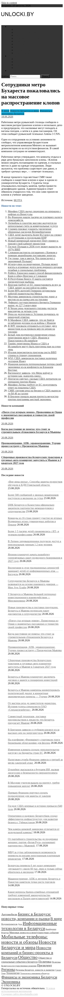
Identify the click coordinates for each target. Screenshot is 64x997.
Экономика (10, 981)
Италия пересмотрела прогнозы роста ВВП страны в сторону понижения (32, 354)
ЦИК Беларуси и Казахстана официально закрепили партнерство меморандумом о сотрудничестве (31, 508)
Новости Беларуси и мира (22, 26)
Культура (5, 933)
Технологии (13, 973)
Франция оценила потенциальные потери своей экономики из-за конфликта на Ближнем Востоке (35, 367)
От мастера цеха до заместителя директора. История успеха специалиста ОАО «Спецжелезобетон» (32, 706)
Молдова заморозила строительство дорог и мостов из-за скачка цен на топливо (32, 298)
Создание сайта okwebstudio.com (19, 994)
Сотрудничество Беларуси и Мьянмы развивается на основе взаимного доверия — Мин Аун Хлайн (33, 584)
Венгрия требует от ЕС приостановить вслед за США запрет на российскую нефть (34, 286)
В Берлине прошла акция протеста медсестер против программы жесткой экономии (33, 398)
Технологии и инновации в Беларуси (34, 973)
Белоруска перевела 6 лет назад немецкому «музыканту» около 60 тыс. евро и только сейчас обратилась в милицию (35, 868)
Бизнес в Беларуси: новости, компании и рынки (26, 916)
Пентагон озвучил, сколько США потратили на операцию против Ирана (34, 380)
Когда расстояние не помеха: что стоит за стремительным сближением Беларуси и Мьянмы (31, 430)
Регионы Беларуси (24, 47)
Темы (3, 973)
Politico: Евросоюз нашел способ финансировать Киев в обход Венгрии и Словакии (35, 274)
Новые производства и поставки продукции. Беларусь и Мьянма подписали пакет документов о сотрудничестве (33, 610)
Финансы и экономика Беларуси (29, 977)
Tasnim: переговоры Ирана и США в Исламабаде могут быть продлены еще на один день (34, 346)
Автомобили (21, 61)
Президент (44, 965)
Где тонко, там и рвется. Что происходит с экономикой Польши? (31, 260)
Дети (17, 67)
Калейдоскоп (51, 929)
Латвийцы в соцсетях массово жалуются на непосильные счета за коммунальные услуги (33, 224)
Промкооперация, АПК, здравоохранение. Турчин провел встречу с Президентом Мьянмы (31, 444)
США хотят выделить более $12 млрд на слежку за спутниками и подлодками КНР (35, 236)
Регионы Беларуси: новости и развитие (35, 970)
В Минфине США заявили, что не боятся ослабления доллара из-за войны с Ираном (32, 321)
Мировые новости (24, 50)
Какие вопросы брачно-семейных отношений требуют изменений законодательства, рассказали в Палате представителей (33, 895)
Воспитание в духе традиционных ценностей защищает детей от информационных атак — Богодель (33, 571)
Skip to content (9, 2)
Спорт (58, 970)
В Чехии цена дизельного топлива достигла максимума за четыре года (32, 310)
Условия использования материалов (28, 990)
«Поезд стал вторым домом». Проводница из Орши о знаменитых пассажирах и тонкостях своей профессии (31, 415)
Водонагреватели (24, 64)
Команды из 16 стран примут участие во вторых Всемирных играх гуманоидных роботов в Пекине (35, 521)
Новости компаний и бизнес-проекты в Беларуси (27, 952)
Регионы (8, 969)
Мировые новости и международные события (34, 932)
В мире (5, 110)
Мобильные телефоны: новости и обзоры (24, 939)
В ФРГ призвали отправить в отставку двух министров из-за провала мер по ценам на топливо (32, 329)
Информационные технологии (31, 38)
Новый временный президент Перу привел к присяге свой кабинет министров (33, 242)
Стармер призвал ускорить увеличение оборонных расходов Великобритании (30, 230)
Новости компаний (25, 53)
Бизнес (18, 29)
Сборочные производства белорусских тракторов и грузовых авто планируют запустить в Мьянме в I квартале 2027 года (31, 460)
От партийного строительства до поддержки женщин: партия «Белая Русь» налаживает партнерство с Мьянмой (33, 842)
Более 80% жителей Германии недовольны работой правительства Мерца (32, 292)
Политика (20, 44)
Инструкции (15, 56)
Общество (28, 957)
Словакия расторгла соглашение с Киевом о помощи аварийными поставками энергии (32, 254)
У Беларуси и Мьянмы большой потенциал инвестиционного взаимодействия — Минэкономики (32, 597)
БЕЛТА (18, 200)
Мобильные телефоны (26, 58)
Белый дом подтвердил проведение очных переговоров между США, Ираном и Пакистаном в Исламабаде (31, 337)
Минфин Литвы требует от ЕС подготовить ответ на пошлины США (32, 386)
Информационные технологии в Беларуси (29, 926)
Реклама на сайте (17, 70)
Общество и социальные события (33, 41)
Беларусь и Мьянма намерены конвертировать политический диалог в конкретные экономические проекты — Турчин (34, 693)
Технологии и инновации (28, 35)
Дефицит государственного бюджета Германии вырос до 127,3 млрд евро (34, 304)
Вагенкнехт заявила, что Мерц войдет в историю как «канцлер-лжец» (30, 374)
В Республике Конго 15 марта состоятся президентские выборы (30, 280)
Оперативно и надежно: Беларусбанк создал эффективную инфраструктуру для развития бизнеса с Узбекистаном (33, 819)
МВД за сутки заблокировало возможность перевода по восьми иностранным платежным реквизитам (34, 855)
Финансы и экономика (27, 32)
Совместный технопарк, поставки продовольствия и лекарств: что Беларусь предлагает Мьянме (31, 719)
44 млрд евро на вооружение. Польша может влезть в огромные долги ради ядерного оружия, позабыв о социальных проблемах (35, 267)
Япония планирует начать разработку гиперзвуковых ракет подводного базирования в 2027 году (35, 557)
